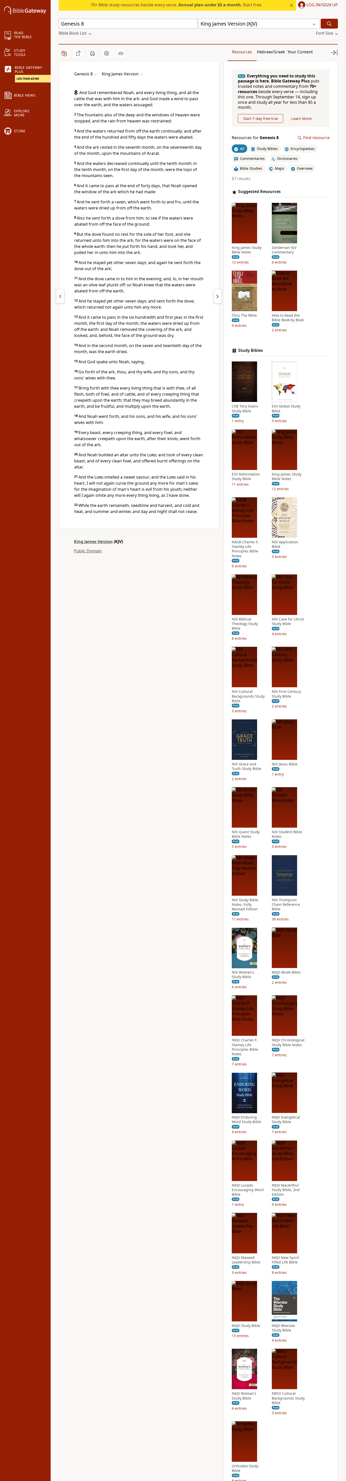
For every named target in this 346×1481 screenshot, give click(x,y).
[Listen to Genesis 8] (121, 53)
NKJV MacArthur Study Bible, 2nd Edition (286, 1190)
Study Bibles (250, 350)
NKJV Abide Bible (286, 972)
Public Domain (88, 551)
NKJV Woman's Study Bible (244, 1395)
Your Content (300, 52)
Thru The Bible (244, 315)
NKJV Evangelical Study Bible (286, 1119)
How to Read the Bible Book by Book (288, 318)
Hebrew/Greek (271, 52)
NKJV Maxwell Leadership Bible (246, 1260)
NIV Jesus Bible (284, 764)
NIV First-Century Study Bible (286, 694)
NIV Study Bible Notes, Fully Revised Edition (245, 904)
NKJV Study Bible (246, 1325)
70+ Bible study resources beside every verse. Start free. (176, 5)
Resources (242, 52)
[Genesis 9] (218, 296)
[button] (317, 5)
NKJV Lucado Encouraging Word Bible (248, 1190)
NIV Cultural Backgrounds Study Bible (248, 696)
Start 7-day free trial (260, 118)
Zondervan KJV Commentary (284, 249)
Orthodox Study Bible (245, 1468)
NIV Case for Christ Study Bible (288, 621)
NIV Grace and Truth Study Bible (246, 766)
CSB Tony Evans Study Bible (245, 408)
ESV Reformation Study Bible (246, 476)
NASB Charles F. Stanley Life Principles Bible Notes (245, 549)
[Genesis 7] (60, 296)
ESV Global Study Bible (286, 408)
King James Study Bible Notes (246, 249)
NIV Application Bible (285, 544)
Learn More (301, 118)
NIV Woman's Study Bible (243, 974)
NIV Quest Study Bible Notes (246, 834)
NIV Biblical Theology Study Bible (245, 624)
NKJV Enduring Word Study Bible (246, 1119)
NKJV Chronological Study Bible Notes (288, 1042)
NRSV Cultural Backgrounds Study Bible (288, 1398)
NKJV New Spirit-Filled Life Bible (286, 1260)
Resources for (255, 138)
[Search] (329, 24)
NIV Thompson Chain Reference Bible (286, 904)
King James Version (93, 541)
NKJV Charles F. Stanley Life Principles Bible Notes (245, 1047)
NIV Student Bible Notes (287, 834)
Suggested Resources (259, 192)
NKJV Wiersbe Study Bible (283, 1328)
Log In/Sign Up (322, 5)
